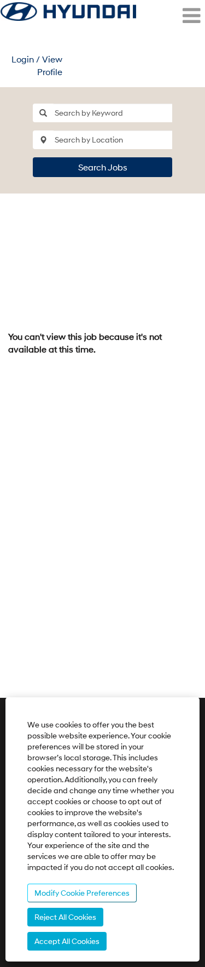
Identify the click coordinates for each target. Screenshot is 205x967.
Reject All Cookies (65, 917)
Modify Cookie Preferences (82, 892)
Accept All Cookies (66, 941)
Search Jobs (102, 167)
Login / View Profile (36, 65)
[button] (171, 16)
